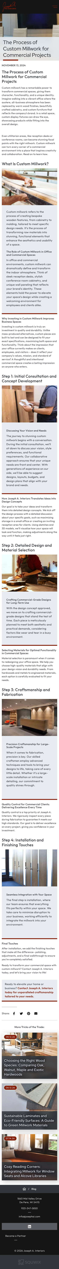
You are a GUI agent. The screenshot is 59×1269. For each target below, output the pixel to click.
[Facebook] (14, 1013)
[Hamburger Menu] (53, 7)
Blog (33, 1189)
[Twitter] (21, 1013)
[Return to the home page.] (9, 6)
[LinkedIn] (29, 1226)
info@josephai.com (29, 1216)
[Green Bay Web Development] (29, 1262)
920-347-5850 (29, 1208)
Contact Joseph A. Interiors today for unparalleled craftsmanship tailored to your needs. (29, 992)
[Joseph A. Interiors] (24, 1189)
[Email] (35, 1013)
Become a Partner (15, 1235)
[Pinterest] (28, 1013)
